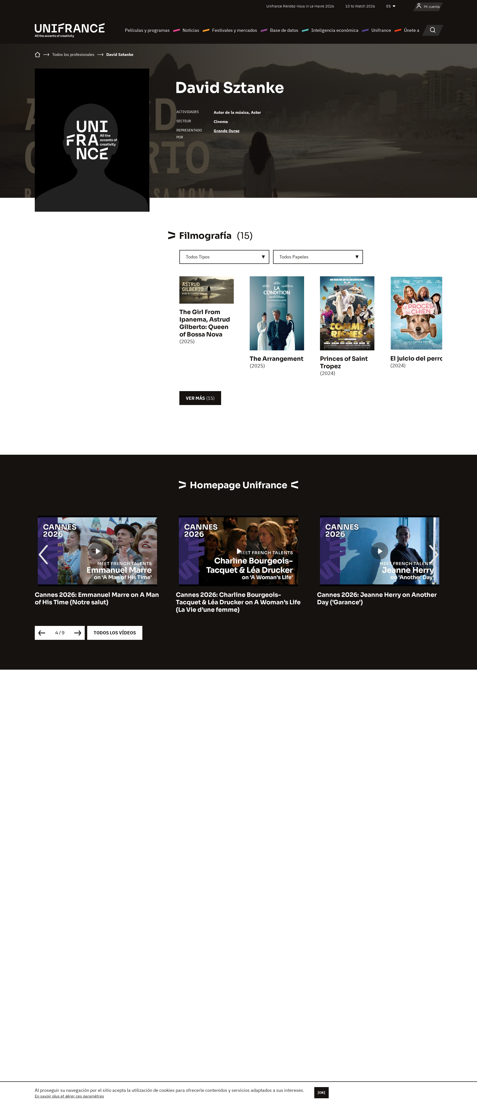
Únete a (411, 30)
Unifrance (381, 30)
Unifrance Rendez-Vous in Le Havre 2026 (300, 6)
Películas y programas (147, 30)
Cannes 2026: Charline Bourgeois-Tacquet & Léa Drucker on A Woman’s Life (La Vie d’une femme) (97, 602)
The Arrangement (276, 359)
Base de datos (284, 30)
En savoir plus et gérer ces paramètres (69, 1096)
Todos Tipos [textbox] (198, 257)
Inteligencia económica (334, 30)
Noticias (191, 30)
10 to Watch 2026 (360, 6)
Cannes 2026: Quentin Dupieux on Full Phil (375, 598)
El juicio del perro (417, 358)
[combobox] (224, 257)
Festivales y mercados (234, 30)
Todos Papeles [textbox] (294, 257)
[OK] (321, 1092)
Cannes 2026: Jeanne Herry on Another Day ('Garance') (236, 598)
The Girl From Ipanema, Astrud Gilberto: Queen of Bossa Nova (204, 323)
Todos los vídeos (115, 633)
